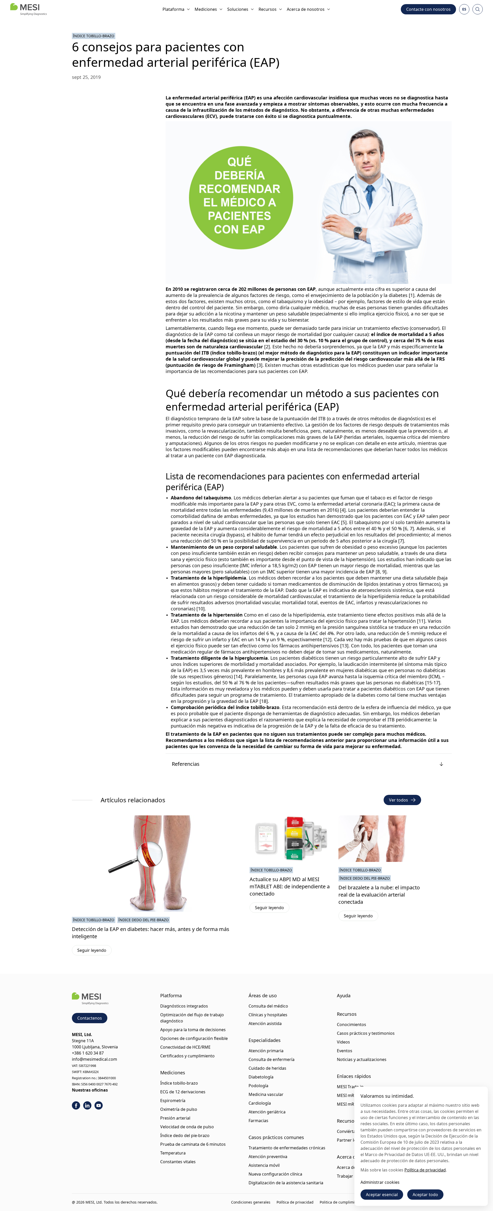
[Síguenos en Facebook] (76, 1105)
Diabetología (261, 1077)
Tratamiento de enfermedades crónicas (287, 1148)
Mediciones (206, 9)
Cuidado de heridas (267, 1068)
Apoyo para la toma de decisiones (193, 1029)
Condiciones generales (250, 1202)
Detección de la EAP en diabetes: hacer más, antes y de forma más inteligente (150, 933)
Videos (343, 1042)
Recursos (268, 9)
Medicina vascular (266, 1094)
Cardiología (260, 1103)
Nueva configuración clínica (275, 1174)
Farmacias (258, 1120)
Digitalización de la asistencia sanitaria (286, 1183)
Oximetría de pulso (178, 1109)
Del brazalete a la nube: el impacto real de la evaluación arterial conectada (379, 894)
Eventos (344, 1051)
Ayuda (343, 995)
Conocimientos (351, 1024)
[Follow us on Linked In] (87, 1105)
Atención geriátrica (267, 1112)
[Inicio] (28, 9)
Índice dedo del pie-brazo (143, 919)
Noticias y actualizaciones (361, 1059)
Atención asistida (265, 1023)
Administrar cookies (380, 1182)
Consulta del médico (268, 1006)
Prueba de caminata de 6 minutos (193, 1144)
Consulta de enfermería (272, 1059)
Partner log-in (350, 1140)
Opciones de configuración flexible (194, 1038)
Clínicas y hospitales (268, 1015)
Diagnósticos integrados (184, 1006)
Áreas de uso (263, 995)
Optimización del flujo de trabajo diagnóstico (192, 1018)
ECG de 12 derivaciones (182, 1092)
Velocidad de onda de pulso (187, 1127)
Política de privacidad (295, 1202)
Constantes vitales (178, 1162)
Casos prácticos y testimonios (366, 1033)
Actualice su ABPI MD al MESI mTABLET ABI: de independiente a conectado (290, 886)
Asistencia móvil (264, 1165)
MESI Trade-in (350, 1086)
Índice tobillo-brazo (93, 35)
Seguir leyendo (94, 951)
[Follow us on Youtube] (98, 1105)
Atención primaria (266, 1051)
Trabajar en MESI (353, 1176)
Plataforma (173, 9)
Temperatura (173, 1153)
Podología (258, 1085)
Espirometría (172, 1100)
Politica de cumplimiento (341, 1202)
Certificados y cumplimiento (187, 1056)
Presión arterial (175, 1118)
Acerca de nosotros (306, 9)
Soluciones (237, 9)
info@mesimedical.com (94, 1059)
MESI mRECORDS (353, 1095)
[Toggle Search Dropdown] (477, 9)
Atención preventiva (268, 1156)
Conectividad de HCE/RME (185, 1047)
